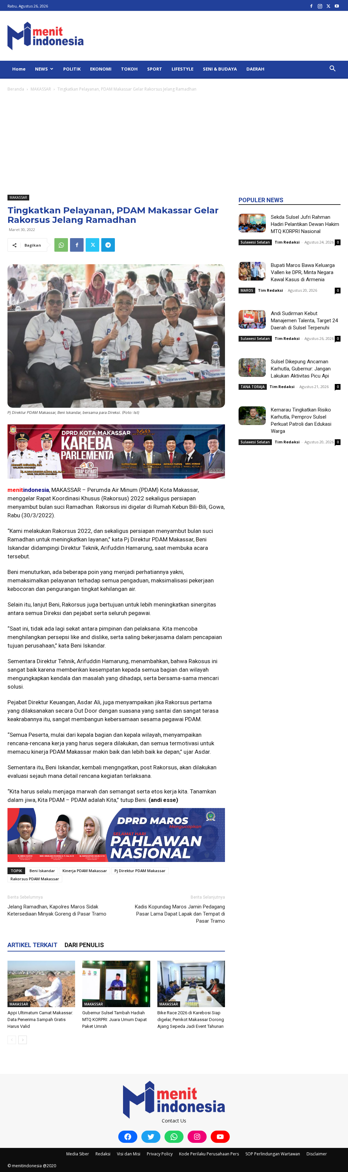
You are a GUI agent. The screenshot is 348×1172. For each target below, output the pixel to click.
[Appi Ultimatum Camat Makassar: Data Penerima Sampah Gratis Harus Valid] (41, 984)
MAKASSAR (41, 89)
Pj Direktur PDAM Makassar (140, 870)
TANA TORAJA (253, 386)
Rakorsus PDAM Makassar (35, 878)
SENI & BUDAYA (220, 69)
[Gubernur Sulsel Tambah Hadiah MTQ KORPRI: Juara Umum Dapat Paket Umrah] (116, 984)
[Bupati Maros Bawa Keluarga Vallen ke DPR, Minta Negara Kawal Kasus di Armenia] (252, 271)
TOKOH (129, 69)
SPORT (154, 69)
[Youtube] (337, 6)
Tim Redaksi (287, 242)
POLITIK (72, 69)
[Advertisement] (174, 143)
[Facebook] (311, 6)
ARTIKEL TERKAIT (32, 944)
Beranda (15, 89)
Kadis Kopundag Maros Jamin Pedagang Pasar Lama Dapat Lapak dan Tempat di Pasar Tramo (180, 914)
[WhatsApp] (61, 245)
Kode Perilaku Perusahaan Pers (209, 1154)
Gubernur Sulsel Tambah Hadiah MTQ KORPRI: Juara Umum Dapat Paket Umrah (114, 1019)
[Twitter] (328, 6)
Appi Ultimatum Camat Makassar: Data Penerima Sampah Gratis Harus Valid (40, 1019)
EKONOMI (100, 69)
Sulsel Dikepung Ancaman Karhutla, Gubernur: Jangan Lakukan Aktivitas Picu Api (301, 369)
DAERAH (255, 69)
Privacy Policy (160, 1154)
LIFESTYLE (182, 69)
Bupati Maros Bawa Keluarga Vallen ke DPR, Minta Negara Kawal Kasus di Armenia (303, 272)
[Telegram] (108, 245)
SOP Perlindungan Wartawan (272, 1154)
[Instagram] (320, 6)
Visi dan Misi (128, 1154)
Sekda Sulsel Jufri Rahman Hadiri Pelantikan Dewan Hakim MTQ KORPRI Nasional (305, 224)
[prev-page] (11, 1040)
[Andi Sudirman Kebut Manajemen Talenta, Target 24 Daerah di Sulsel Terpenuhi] (252, 319)
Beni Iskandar (42, 870)
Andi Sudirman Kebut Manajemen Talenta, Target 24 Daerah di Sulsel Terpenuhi (304, 320)
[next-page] (22, 1040)
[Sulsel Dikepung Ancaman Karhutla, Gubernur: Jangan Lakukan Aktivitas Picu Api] (252, 367)
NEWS (41, 69)
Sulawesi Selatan (255, 242)
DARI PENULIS (84, 944)
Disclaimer (317, 1154)
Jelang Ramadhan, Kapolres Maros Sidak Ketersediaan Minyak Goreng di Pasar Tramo (56, 910)
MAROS (247, 290)
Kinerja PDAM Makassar (85, 870)
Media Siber (77, 1154)
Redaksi (102, 1154)
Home (18, 69)
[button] (332, 69)
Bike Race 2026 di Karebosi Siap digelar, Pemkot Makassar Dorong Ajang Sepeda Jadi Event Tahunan (190, 1019)
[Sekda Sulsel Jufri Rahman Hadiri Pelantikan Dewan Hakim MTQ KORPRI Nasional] (252, 223)
